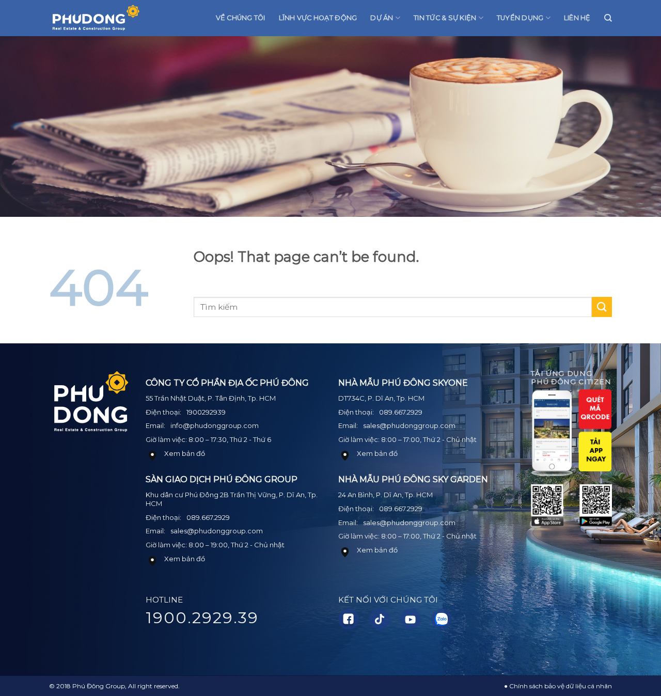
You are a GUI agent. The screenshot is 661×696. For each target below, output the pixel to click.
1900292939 (206, 412)
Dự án (381, 18)
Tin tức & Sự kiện (445, 18)
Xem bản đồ (184, 453)
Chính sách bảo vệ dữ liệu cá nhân (560, 686)
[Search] (608, 18)
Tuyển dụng (520, 18)
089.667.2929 (208, 517)
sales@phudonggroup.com (216, 531)
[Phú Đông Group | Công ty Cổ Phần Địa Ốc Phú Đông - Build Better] (95, 18)
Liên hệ (577, 18)
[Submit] (602, 307)
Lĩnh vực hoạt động (318, 18)
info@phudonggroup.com (214, 425)
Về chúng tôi (240, 18)
